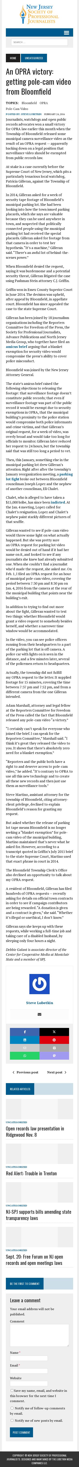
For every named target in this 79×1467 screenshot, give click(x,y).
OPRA (44, 103)
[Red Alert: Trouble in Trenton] (39, 1161)
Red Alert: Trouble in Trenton (31, 1173)
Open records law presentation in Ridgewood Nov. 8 (35, 1131)
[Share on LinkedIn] (25, 1040)
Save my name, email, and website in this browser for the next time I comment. (38, 1395)
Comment (17, 1321)
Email (14, 1365)
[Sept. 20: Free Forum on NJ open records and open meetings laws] (39, 1244)
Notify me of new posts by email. (39, 1420)
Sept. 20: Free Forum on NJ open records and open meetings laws (34, 1259)
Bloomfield (29, 103)
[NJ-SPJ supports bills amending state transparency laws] (39, 1200)
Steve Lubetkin (31, 114)
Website (15, 1378)
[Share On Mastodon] (54, 1056)
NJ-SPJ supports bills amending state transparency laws (38, 1214)
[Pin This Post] (54, 1040)
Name (14, 1352)
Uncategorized (16, 1122)
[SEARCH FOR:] (39, 41)
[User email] (39, 1015)
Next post (54, 1072)
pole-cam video (17, 109)
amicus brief (16, 346)
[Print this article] (54, 1048)
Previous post (27, 1072)
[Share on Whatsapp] (25, 1056)
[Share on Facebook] (25, 1032)
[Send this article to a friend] (25, 1048)
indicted (58, 502)
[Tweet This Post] (54, 1032)
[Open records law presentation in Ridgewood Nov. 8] (39, 1116)
